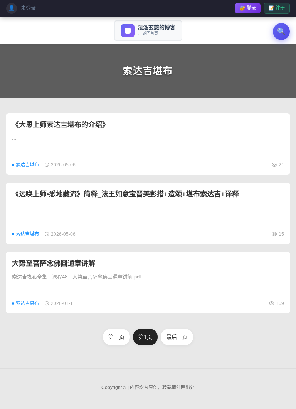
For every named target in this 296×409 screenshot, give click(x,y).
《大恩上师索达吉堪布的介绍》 (60, 125)
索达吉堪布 (148, 70)
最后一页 (177, 337)
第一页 (116, 337)
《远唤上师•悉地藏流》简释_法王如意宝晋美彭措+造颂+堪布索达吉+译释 (125, 194)
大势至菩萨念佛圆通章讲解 (53, 263)
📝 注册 (277, 8)
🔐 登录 (248, 8)
